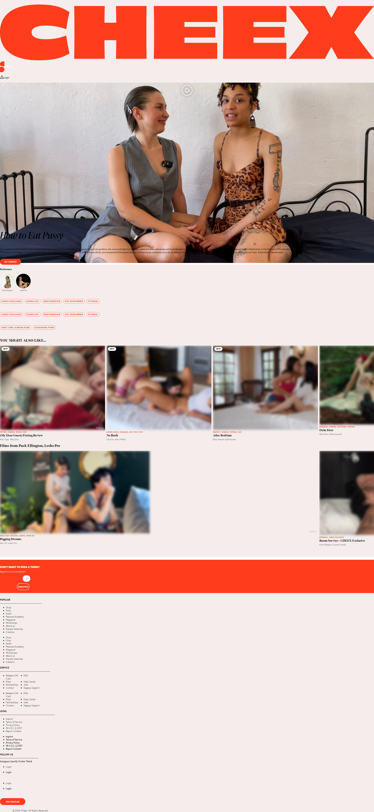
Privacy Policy (13, 725)
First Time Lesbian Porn (16, 327)
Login (8, 766)
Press (8, 681)
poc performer (74, 301)
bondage (323, 427)
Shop (8, 607)
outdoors (341, 427)
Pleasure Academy (15, 616)
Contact (10, 687)
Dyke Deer (326, 430)
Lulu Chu (110, 439)
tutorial (93, 301)
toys (140, 432)
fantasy (216, 432)
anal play (4, 536)
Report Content (13, 731)
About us (10, 625)
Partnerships (12, 684)
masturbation (52, 301)
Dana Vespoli (218, 439)
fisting (3, 432)
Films (8, 610)
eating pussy (113, 432)
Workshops (11, 622)
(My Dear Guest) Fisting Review (21, 435)
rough (19, 432)
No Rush (112, 435)
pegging (14, 536)
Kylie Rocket (230, 439)
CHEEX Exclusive (12, 301)
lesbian (11, 432)
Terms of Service (14, 721)
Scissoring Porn (44, 327)
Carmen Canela (339, 544)
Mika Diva (14, 439)
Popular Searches (14, 628)
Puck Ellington (7, 290)
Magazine (10, 619)
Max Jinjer (4, 439)
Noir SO (3, 543)
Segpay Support (32, 687)
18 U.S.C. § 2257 (14, 728)
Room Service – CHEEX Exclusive (342, 541)
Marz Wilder (120, 439)
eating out (32, 301)
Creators (10, 632)
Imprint (9, 718)
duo (25, 432)
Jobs (26, 684)
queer (22, 536)
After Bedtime (222, 435)
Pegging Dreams (10, 539)
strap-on (30, 536)
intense (233, 432)
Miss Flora (323, 434)
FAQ (26, 675)
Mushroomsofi (335, 434)
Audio (9, 613)
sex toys (133, 432)
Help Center (30, 681)
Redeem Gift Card (12, 677)
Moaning (124, 432)
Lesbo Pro (23, 290)
